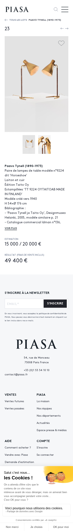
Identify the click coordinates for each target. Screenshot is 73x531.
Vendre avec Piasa (16, 455)
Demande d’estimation (19, 462)
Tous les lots (18, 19)
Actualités (43, 423)
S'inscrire (42, 447)
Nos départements (49, 415)
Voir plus (11, 228)
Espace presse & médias (52, 430)
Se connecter (45, 455)
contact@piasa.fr (16, 374)
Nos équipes (44, 408)
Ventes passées (14, 408)
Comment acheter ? (18, 447)
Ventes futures (14, 401)
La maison (43, 401)
